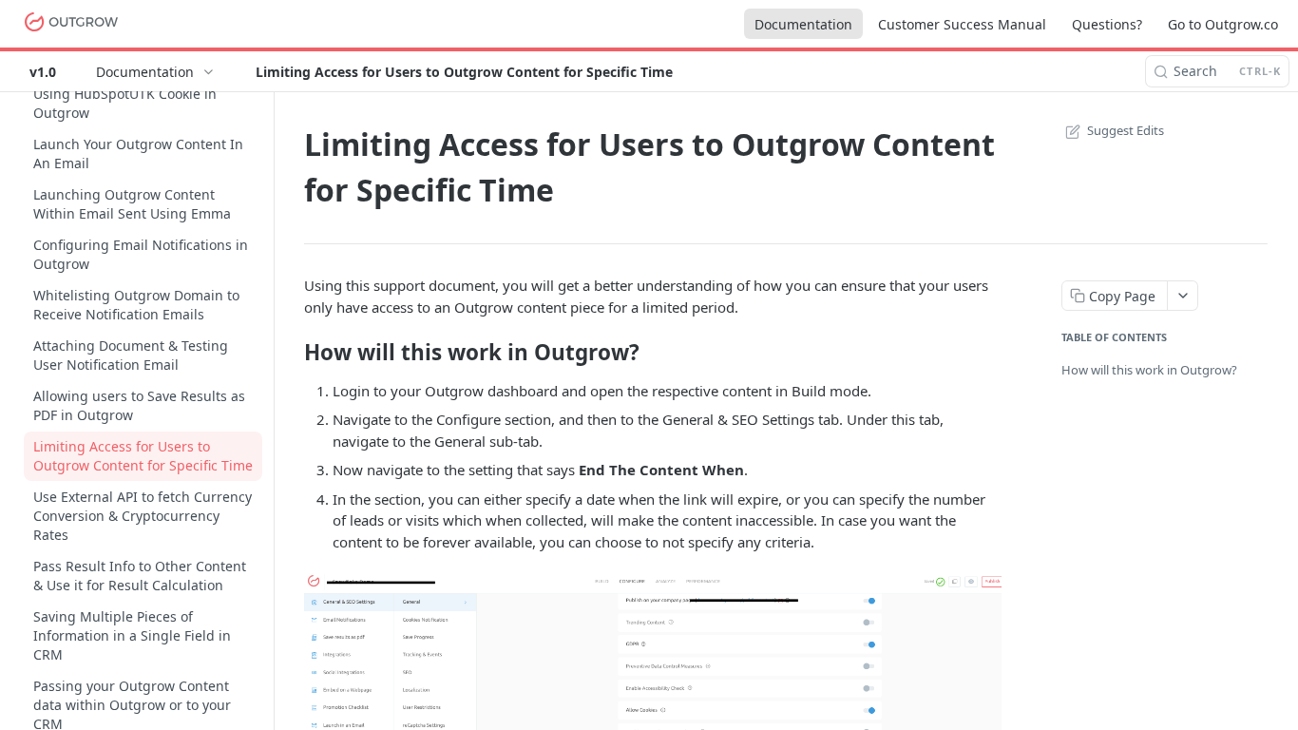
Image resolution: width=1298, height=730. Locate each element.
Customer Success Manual (962, 24)
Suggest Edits (1125, 130)
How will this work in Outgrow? (1149, 369)
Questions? (1107, 24)
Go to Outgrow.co (1223, 24)
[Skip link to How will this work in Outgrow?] (291, 352)
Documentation (803, 24)
